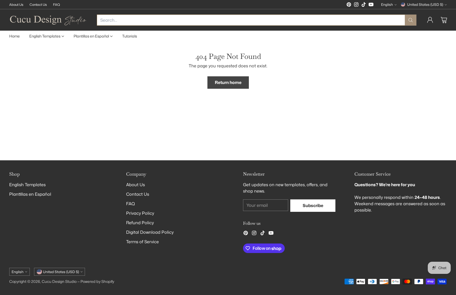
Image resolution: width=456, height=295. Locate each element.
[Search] (410, 20)
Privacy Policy (140, 213)
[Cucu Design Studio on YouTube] (371, 5)
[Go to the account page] (430, 20)
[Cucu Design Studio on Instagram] (356, 5)
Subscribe (313, 205)
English (387, 4)
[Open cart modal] (444, 20)
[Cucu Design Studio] (48, 19)
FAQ (130, 204)
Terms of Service (142, 242)
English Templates (27, 185)
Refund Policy (140, 223)
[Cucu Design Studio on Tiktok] (363, 5)
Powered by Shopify (97, 281)
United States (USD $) (425, 4)
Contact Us (137, 194)
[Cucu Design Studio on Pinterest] (349, 5)
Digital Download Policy (150, 232)
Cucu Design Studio (59, 281)
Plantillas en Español (30, 194)
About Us (135, 185)
